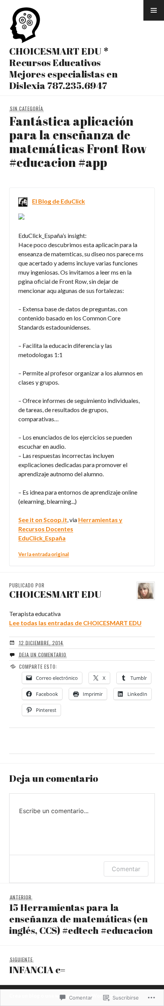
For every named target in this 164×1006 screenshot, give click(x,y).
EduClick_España (42, 538)
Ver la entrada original (43, 554)
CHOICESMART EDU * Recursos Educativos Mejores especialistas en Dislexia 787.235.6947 (63, 68)
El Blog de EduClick (58, 201)
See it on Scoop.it (42, 519)
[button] (153, 10)
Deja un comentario (42, 654)
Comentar (126, 869)
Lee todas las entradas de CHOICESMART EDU (75, 622)
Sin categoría (26, 108)
